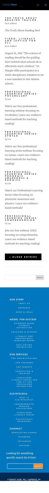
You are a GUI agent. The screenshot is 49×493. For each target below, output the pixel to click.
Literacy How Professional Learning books (24, 338)
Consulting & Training (24, 372)
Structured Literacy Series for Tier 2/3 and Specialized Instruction (24, 382)
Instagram (24, 441)
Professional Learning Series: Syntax (21, 134)
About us (24, 303)
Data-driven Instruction (24, 346)
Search (40, 277)
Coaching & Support (24, 332)
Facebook (24, 437)
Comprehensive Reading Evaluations (24, 406)
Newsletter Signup (24, 432)
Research (24, 308)
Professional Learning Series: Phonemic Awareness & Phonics (21, 176)
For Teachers (24, 363)
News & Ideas (24, 312)
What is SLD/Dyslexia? (24, 399)
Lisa (9, 99)
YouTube (24, 445)
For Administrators (24, 358)
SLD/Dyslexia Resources (24, 420)
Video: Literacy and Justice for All (20, 41)
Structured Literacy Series (24, 414)
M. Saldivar (12, 23)
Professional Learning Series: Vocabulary (21, 94)
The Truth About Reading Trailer (21, 19)
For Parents (24, 367)
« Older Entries (23, 257)
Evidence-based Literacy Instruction (24, 326)
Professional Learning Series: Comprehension (21, 218)
